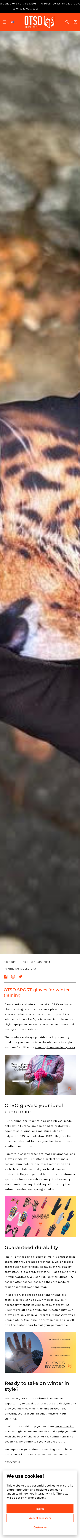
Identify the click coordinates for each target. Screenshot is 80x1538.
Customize (40, 1527)
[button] (5, 22)
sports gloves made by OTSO (55, 1047)
